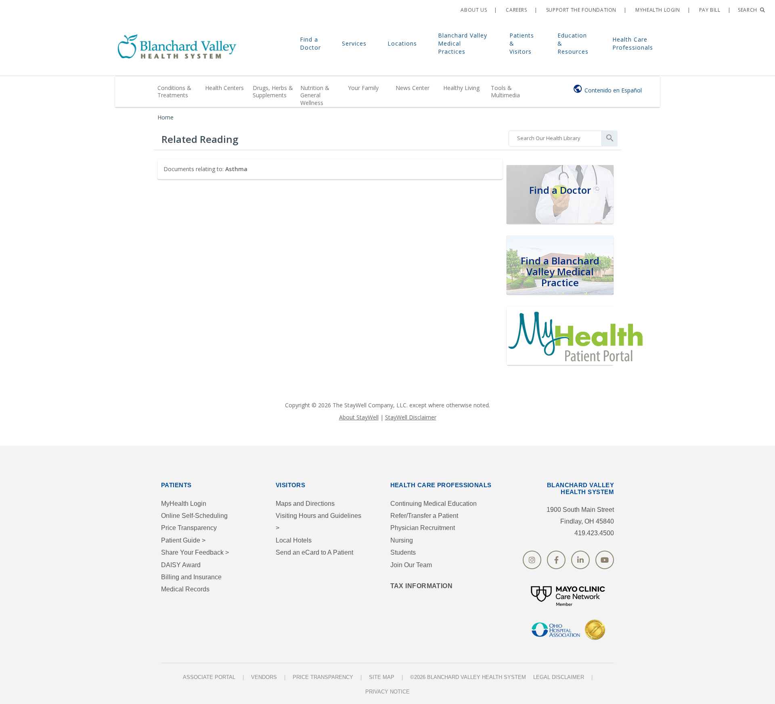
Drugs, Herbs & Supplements (273, 91)
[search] (555, 136)
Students (403, 552)
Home (165, 117)
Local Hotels (294, 540)
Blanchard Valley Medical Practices (462, 43)
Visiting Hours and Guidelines (318, 521)
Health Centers (224, 88)
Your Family (363, 88)
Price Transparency (189, 527)
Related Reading (199, 139)
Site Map (381, 677)
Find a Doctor (310, 43)
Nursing (401, 540)
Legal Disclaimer (558, 677)
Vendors (264, 677)
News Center (412, 88)
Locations (402, 43)
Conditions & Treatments (174, 91)
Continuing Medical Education (433, 503)
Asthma (236, 169)
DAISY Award (181, 565)
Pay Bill (709, 9)
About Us (473, 9)
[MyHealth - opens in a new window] (577, 334)
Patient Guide (183, 540)
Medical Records (185, 589)
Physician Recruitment (422, 527)
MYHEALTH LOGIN (657, 9)
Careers (516, 9)
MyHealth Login (183, 503)
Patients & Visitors (521, 43)
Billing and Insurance (191, 577)
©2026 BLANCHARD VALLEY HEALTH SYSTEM (468, 677)
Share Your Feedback (195, 552)
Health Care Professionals (632, 43)
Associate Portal (209, 677)
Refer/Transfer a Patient (424, 515)
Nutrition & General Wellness (314, 95)
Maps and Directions (305, 503)
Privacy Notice (387, 692)
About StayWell (359, 417)
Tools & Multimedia (505, 91)
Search (748, 9)
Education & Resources (573, 43)
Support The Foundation (580, 9)
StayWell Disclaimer (410, 417)
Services (354, 43)
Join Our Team (411, 565)
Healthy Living (461, 88)
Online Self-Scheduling (194, 515)
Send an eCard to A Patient (314, 552)
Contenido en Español (613, 90)
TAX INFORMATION (421, 585)
